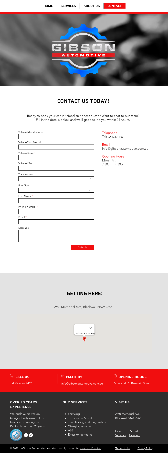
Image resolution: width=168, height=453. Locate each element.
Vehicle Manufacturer (30, 132)
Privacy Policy (145, 448)
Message (23, 227)
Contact (134, 435)
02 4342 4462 (23, 383)
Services (120, 435)
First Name (24, 196)
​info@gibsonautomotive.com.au (125, 148)
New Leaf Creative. (90, 448)
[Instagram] (31, 435)
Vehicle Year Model (29, 142)
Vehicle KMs (25, 163)
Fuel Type (24, 185)
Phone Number (27, 206)
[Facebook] (26, 435)
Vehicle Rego (26, 153)
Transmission (25, 174)
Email (21, 217)
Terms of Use (122, 448)
